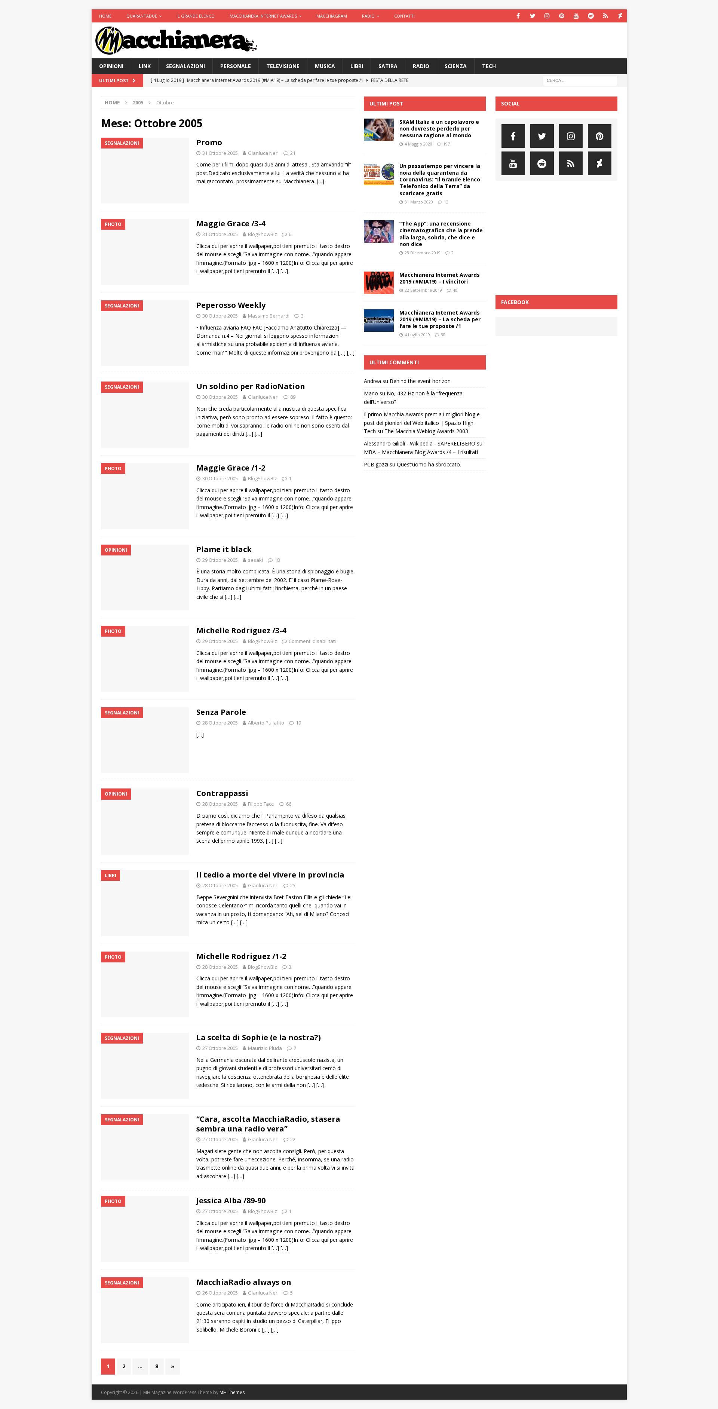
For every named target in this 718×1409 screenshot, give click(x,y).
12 (446, 202)
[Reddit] (591, 15)
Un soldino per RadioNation (250, 386)
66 (288, 803)
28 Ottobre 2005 (220, 722)
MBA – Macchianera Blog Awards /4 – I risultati (421, 452)
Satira (388, 66)
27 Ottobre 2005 (220, 1048)
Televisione (283, 66)
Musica (325, 66)
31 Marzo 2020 (419, 202)
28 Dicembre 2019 (423, 252)
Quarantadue (141, 16)
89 (292, 396)
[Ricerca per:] (580, 80)
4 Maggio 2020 (418, 144)
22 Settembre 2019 (423, 290)
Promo (209, 142)
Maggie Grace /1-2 (230, 468)
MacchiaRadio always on (243, 1282)
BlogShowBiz (262, 234)
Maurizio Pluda (265, 1048)
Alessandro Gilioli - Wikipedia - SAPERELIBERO (419, 443)
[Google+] (605, 15)
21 (292, 153)
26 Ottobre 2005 (220, 1292)
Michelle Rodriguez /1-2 (241, 956)
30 (443, 334)
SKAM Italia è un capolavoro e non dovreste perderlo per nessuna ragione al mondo (439, 128)
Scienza (456, 66)
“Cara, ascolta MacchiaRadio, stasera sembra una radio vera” (268, 1124)
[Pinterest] (561, 15)
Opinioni (111, 66)
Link (145, 66)
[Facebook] (518, 15)
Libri (356, 66)
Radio (368, 16)
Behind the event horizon (420, 381)
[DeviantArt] (620, 15)
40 (455, 290)
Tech (489, 66)
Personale (235, 66)
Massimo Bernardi (268, 315)
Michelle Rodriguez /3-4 (241, 630)
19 (298, 722)
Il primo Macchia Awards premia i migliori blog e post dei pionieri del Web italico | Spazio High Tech (422, 423)
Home (105, 16)
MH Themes (232, 1392)
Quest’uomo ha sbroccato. (429, 464)
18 (277, 560)
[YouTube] (576, 15)
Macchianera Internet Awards (263, 16)
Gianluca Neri (263, 153)
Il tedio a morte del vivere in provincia (270, 875)
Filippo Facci (261, 803)
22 (292, 1139)
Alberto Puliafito (266, 722)
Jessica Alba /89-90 (231, 1200)
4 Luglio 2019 (417, 334)
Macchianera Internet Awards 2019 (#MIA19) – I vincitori (439, 278)
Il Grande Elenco (196, 16)
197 (446, 144)
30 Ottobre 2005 (220, 315)
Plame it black (224, 549)
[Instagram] (547, 15)
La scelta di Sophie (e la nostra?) (258, 1037)
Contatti (404, 16)
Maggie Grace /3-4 (230, 223)
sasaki (255, 560)
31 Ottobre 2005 (220, 153)
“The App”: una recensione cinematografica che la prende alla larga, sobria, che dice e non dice (441, 234)
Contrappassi (222, 793)
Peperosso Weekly (231, 305)
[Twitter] (532, 15)
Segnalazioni (185, 66)
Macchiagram (331, 16)
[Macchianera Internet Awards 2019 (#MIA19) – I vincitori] (379, 283)
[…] (320, 181)
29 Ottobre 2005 (220, 560)
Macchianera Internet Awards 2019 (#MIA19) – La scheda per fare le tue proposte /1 (440, 319)
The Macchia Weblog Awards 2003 (426, 431)
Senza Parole (221, 712)
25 (292, 885)
